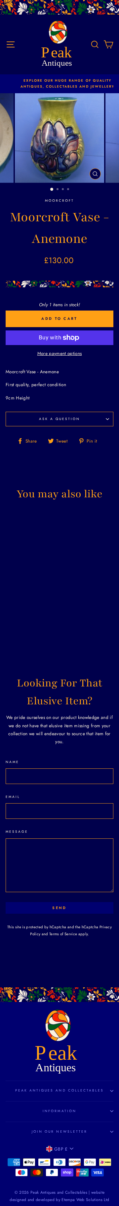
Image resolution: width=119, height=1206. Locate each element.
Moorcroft (59, 200)
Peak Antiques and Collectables (59, 1090)
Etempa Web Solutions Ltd (85, 1200)
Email (13, 796)
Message (17, 831)
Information (59, 1110)
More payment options (59, 353)
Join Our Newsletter (59, 1131)
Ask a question (59, 418)
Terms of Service (63, 934)
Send (59, 907)
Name (12, 761)
